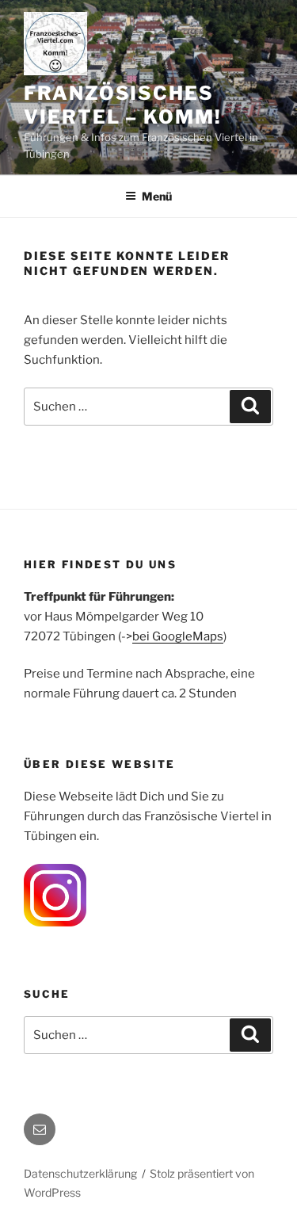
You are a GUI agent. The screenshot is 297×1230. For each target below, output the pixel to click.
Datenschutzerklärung (80, 1173)
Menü (157, 196)
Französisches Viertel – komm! (123, 105)
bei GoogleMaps (177, 636)
